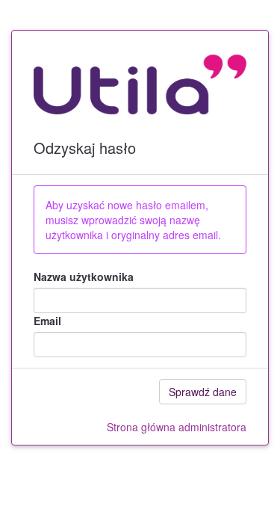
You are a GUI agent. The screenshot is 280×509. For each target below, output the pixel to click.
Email (47, 320)
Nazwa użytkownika (84, 276)
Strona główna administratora (176, 426)
